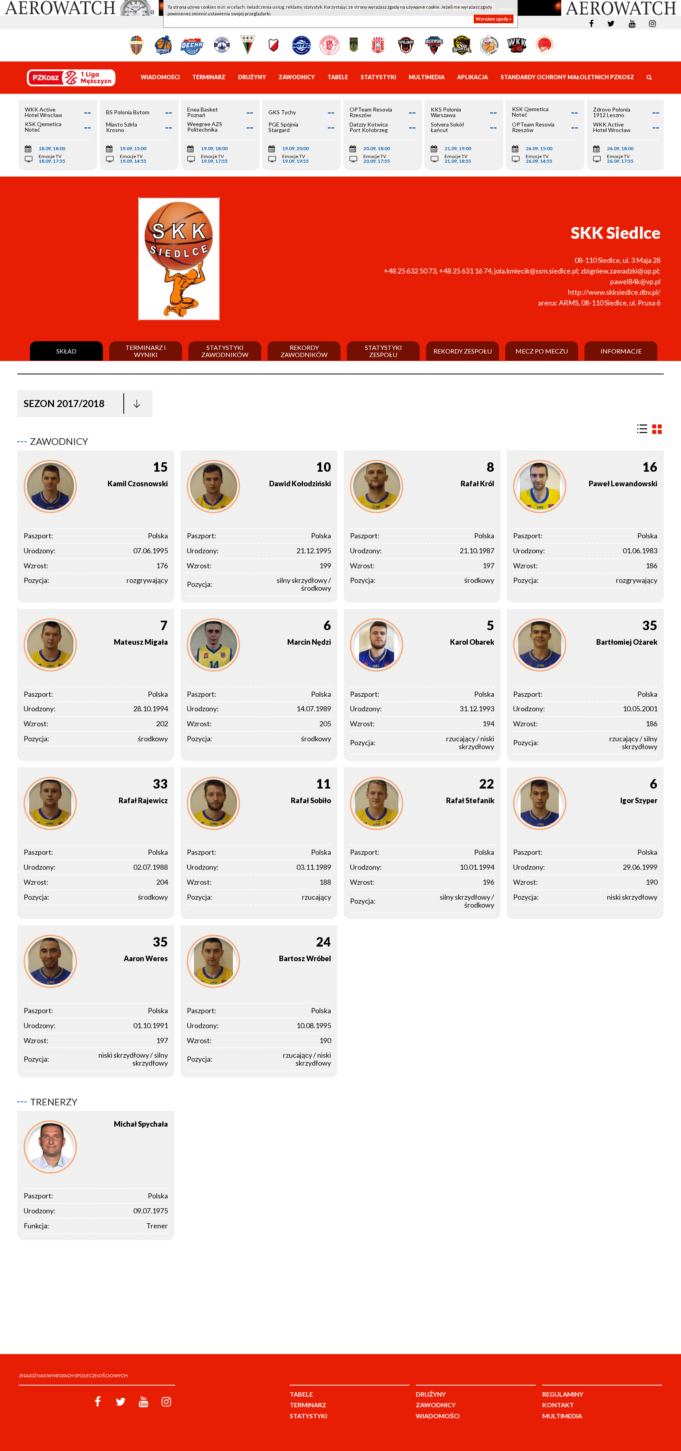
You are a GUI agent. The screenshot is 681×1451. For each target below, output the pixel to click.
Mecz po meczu (541, 351)
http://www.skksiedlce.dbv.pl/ (614, 292)
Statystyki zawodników (224, 351)
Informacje (621, 351)
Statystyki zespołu (383, 351)
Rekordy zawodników (304, 351)
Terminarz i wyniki (145, 351)
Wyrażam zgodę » (494, 18)
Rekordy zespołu (463, 351)
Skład (66, 351)
